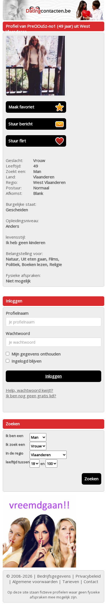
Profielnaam (17, 313)
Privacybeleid (88, 576)
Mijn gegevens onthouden (35, 354)
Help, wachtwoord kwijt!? (29, 390)
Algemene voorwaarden (35, 581)
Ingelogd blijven (25, 361)
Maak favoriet (21, 106)
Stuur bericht (21, 123)
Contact (91, 581)
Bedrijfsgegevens (54, 576)
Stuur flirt (17, 140)
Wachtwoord (18, 333)
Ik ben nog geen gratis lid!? (31, 395)
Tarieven (70, 581)
